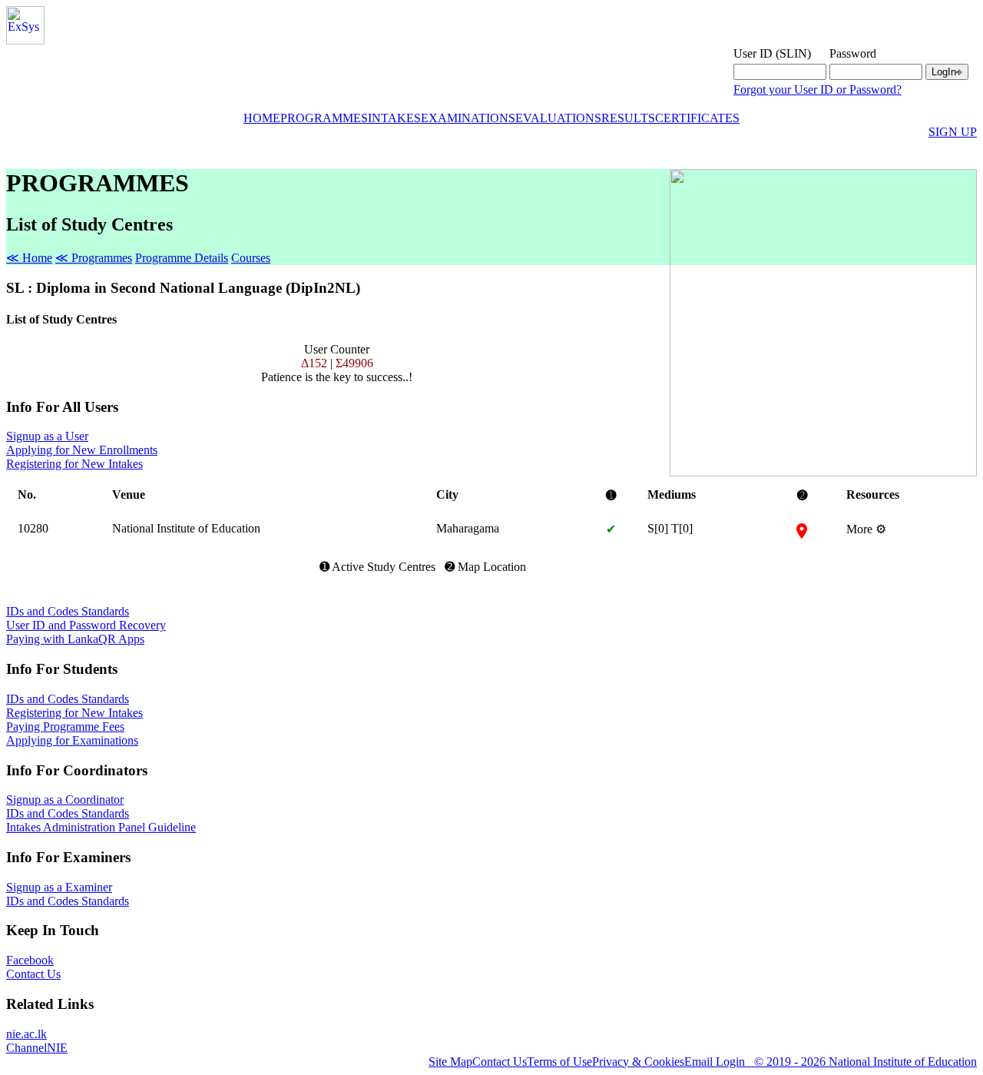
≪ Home (29, 257)
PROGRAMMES (324, 117)
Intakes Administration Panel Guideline (101, 827)
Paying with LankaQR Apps (75, 638)
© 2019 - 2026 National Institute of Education (861, 1061)
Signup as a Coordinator (65, 799)
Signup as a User (47, 436)
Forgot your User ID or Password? (817, 89)
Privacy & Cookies (638, 1061)
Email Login (714, 1061)
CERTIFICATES (697, 117)
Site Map (450, 1061)
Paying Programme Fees (65, 726)
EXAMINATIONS (468, 117)
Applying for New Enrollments (81, 449)
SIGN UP (952, 131)
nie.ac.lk (26, 1033)
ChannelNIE (37, 1047)
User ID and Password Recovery (86, 625)
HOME (261, 117)
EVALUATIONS (558, 117)
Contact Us (33, 973)
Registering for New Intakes (74, 463)
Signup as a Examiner (59, 887)
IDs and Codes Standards (67, 611)
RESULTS (628, 117)
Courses (250, 257)
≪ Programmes (93, 257)
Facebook (30, 960)
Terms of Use (559, 1061)
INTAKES (394, 117)
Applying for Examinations (72, 740)
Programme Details (181, 257)
